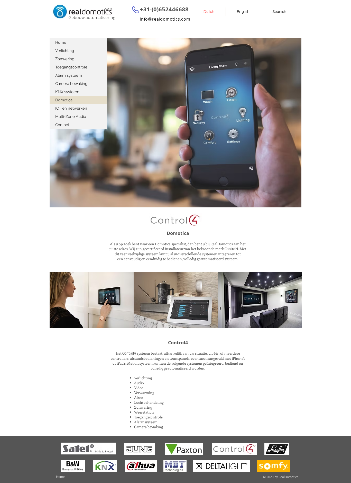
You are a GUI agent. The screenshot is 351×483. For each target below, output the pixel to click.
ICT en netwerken (71, 108)
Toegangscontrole (71, 67)
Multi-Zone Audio (70, 116)
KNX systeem (67, 92)
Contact (62, 124)
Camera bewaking (71, 83)
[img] (92, 300)
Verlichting (64, 50)
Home (60, 42)
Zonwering (64, 59)
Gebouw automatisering (91, 17)
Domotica (63, 100)
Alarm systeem (68, 75)
